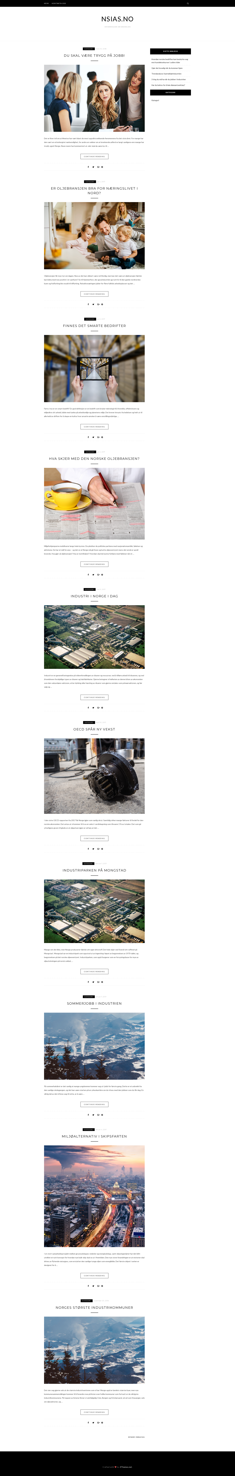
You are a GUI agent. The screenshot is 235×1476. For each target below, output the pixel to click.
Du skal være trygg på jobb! (94, 56)
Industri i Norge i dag (94, 596)
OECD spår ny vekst (94, 729)
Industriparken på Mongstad (94, 870)
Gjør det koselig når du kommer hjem (167, 68)
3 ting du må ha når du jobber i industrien (168, 79)
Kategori (88, 49)
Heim (46, 3)
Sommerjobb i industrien (94, 1003)
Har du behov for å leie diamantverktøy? (168, 85)
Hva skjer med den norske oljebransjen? (94, 459)
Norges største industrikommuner (94, 1308)
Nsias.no (117, 19)
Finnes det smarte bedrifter (94, 326)
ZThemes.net (126, 1467)
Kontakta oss (59, 3)
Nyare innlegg (136, 1437)
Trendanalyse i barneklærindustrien (166, 73)
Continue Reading (94, 156)
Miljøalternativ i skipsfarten (94, 1136)
